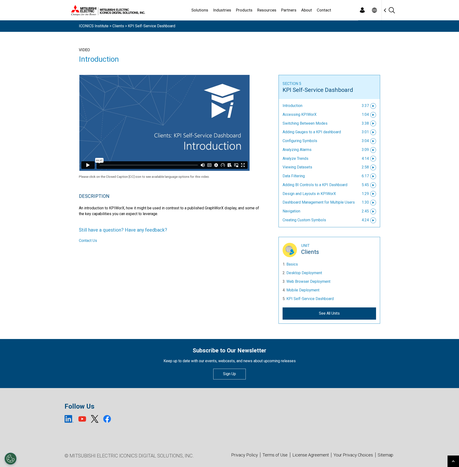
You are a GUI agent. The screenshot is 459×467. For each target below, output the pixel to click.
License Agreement (310, 454)
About (306, 10)
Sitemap (385, 454)
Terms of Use (275, 454)
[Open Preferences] (10, 459)
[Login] (362, 10)
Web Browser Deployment (308, 281)
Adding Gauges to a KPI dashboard (312, 132)
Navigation (291, 211)
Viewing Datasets (297, 167)
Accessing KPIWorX (300, 114)
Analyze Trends (295, 158)
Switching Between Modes (305, 123)
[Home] (107, 10)
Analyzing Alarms (297, 149)
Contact (324, 10)
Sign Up (229, 374)
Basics (292, 264)
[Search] (392, 10)
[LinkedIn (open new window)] (69, 419)
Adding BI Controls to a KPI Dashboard (315, 185)
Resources (266, 10)
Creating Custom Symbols (304, 220)
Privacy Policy (244, 454)
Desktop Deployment (304, 273)
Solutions (199, 10)
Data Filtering (294, 176)
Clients (118, 26)
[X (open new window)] (94, 419)
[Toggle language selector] (374, 10)
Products (244, 10)
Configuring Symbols (300, 141)
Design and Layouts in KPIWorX (309, 193)
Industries (222, 10)
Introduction (292, 105)
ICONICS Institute (94, 26)
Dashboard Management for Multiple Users (319, 202)
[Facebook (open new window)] (107, 419)
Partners (288, 10)
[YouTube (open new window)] (82, 419)
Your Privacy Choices (353, 455)
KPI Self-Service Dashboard (318, 90)
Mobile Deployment (302, 290)
